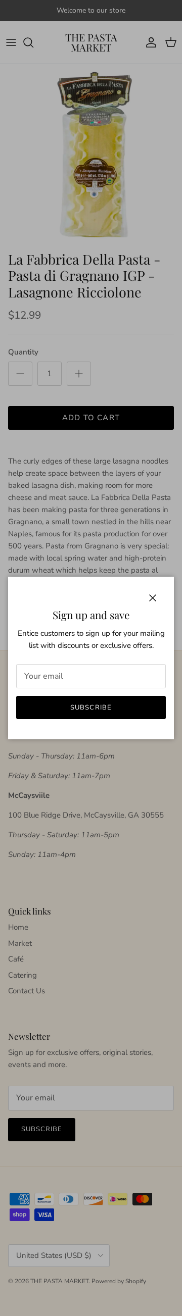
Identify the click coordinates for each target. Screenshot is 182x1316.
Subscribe (90, 707)
